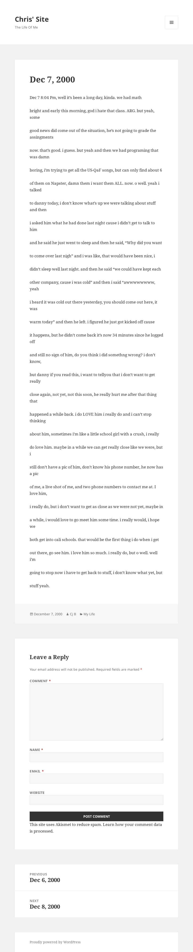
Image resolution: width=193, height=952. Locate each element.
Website (37, 792)
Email (37, 771)
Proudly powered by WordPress (55, 942)
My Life (89, 614)
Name (36, 749)
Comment (40, 681)
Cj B (73, 614)
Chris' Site (32, 19)
